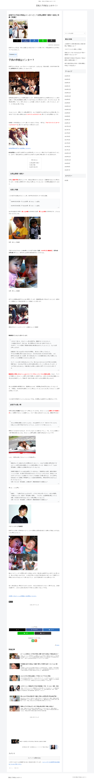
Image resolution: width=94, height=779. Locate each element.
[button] (51, 40)
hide (15, 54)
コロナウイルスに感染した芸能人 (73, 49)
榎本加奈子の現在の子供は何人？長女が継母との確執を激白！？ (75, 59)
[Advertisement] (34, 615)
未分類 (11, 601)
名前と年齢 (32, 164)
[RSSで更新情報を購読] (36, 640)
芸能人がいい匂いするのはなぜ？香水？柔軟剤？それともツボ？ (75, 53)
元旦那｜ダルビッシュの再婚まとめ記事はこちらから (22, 596)
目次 (32, 160)
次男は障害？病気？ (34, 162)
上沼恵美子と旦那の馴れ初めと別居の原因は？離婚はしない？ (75, 45)
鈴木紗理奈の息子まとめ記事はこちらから (20, 148)
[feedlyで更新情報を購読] (33, 640)
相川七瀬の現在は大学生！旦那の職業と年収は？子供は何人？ (75, 64)
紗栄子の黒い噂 (33, 167)
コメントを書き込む (34, 758)
